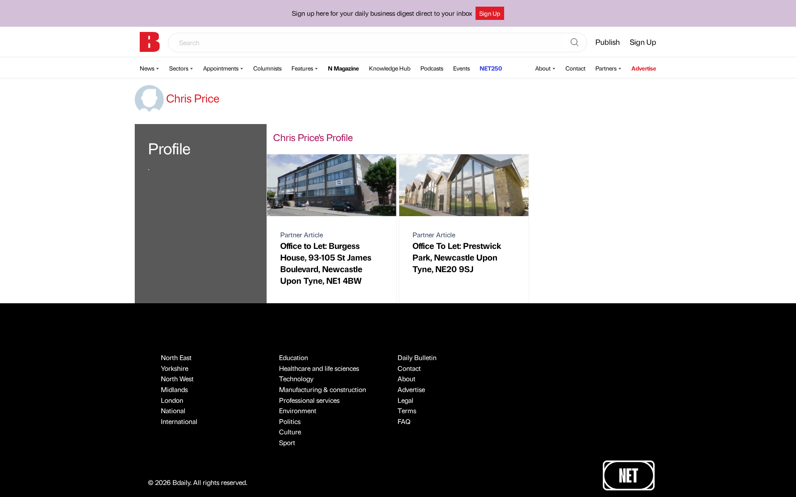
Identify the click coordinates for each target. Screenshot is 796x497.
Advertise (643, 68)
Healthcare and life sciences (319, 368)
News (147, 68)
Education (293, 357)
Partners (605, 68)
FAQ (404, 421)
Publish (607, 41)
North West (177, 378)
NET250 (491, 68)
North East (176, 357)
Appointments (220, 68)
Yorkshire (174, 368)
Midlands (174, 389)
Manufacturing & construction (322, 389)
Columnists (267, 68)
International (179, 421)
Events (461, 68)
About (543, 68)
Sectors (178, 68)
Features (302, 68)
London (172, 400)
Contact (575, 68)
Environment (297, 410)
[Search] (575, 42)
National (173, 410)
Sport (287, 442)
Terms (407, 410)
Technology (296, 378)
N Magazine (343, 68)
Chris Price (191, 97)
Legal (405, 400)
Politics (290, 421)
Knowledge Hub (389, 68)
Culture (290, 431)
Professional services (309, 400)
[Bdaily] (150, 42)
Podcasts (431, 68)
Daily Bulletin (417, 357)
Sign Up (489, 13)
